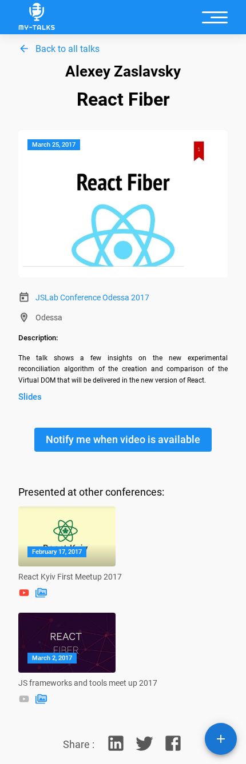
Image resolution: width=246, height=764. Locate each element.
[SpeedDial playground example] (221, 739)
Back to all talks (67, 48)
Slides (30, 397)
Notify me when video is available (123, 439)
